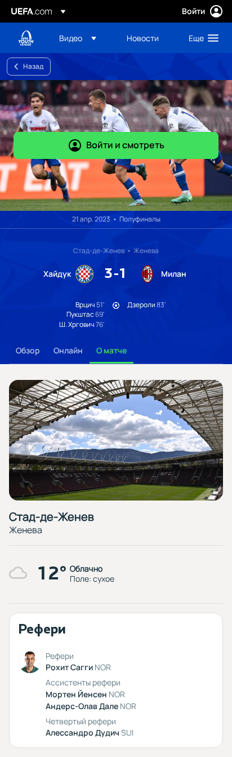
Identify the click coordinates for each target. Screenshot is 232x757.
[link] (142, 37)
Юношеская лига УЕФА (26, 38)
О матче (111, 350)
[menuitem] (83, 37)
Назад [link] (33, 66)
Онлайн (68, 350)
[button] (78, 37)
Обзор (28, 350)
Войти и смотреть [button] (125, 145)
